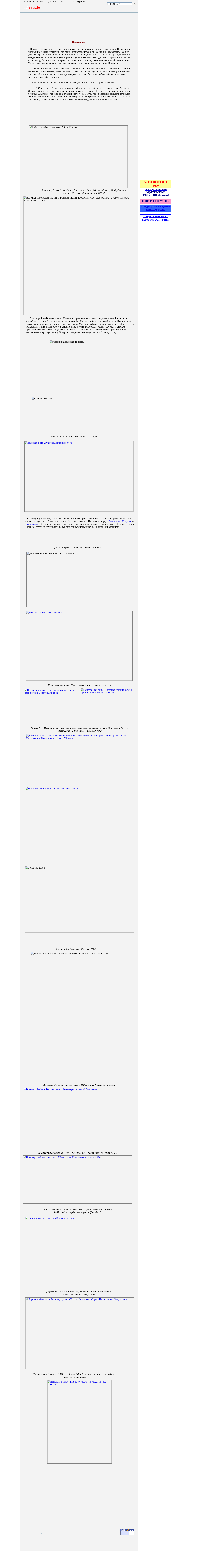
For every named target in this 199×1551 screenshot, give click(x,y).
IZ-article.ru (29, 1)
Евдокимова (31, 524)
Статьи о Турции (76, 1)
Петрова (126, 521)
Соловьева (114, 521)
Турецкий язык (55, 1)
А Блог (40, 1)
